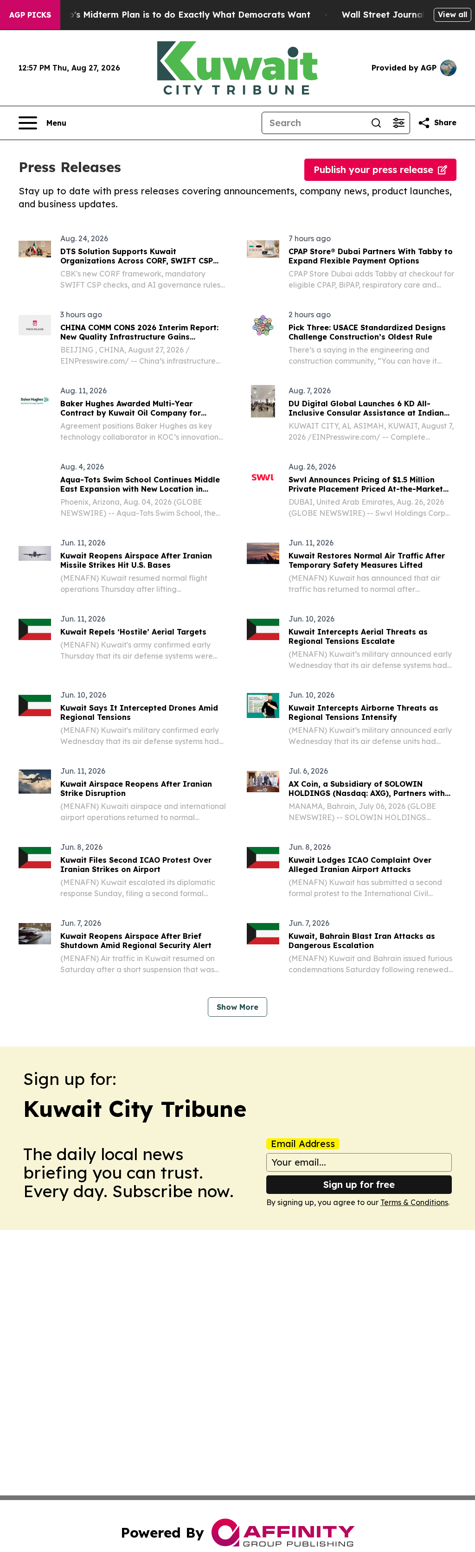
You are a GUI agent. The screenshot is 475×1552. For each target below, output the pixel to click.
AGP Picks (30, 14)
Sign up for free (359, 1184)
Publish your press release (373, 169)
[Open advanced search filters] (398, 123)
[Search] (376, 123)
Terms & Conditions (414, 1202)
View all (452, 14)
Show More (237, 1007)
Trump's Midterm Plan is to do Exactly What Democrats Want (178, 14)
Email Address (303, 1143)
